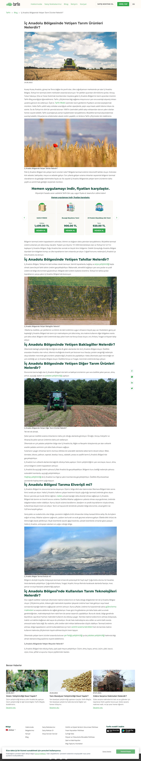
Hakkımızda (36, 4)
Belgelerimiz (29, 730)
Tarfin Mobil (60, 102)
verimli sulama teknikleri (82, 626)
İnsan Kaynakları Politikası (74, 730)
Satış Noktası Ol (47, 730)
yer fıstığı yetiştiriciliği (73, 635)
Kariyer (83, 4)
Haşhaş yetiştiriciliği (33, 476)
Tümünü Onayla (126, 751)
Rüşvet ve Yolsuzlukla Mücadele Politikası (80, 737)
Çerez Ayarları (106, 751)
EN (134, 4)
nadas (59, 495)
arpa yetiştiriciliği (102, 264)
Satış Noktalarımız (52, 4)
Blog (66, 4)
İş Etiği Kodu (69, 733)
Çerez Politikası (40, 753)
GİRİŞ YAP (123, 4)
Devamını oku (11, 707)
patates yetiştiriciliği (53, 375)
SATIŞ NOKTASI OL (105, 4)
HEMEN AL (41, 231)
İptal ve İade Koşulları (72, 740)
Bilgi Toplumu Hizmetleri (74, 743)
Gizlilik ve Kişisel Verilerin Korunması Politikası (81, 727)
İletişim (74, 4)
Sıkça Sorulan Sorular (49, 733)
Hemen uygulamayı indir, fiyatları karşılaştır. (70, 197)
